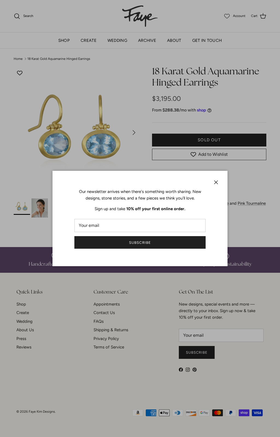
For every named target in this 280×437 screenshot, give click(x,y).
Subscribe (140, 243)
